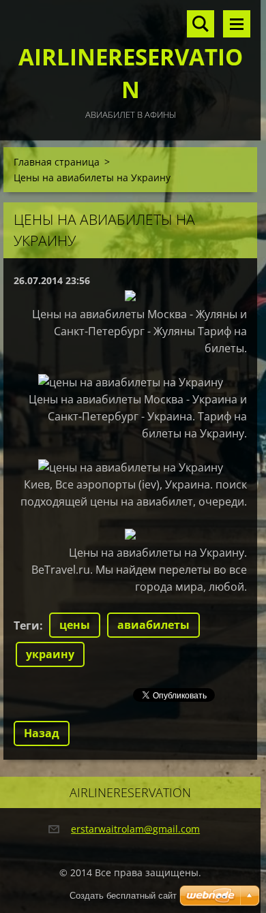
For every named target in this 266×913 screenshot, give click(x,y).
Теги (27, 625)
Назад (41, 733)
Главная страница (57, 161)
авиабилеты (153, 624)
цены (74, 624)
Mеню (236, 23)
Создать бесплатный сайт (123, 896)
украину (50, 654)
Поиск (200, 23)
